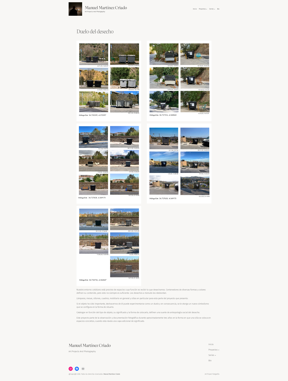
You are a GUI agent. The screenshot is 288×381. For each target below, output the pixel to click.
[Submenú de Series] (214, 9)
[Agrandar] (138, 43)
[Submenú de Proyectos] (206, 9)
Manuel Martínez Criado (106, 7)
